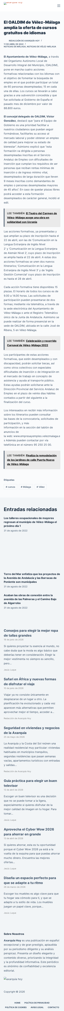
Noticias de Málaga (15, 46)
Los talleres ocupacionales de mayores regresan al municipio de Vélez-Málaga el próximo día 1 (30, 522)
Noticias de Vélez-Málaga (41, 46)
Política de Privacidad (37, 1002)
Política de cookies (16, 1007)
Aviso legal (37, 1007)
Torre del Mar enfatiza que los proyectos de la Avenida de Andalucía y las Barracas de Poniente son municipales (32, 577)
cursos (10, 486)
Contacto (53, 1007)
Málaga (26, 486)
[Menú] (58, 5)
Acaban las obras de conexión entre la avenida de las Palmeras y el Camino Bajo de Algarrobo (30, 599)
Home (17, 1002)
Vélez (41, 486)
